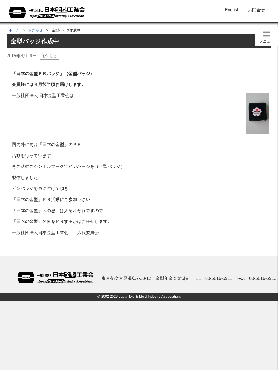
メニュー (267, 41)
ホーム (14, 30)
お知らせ (36, 30)
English (232, 10)
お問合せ (256, 10)
